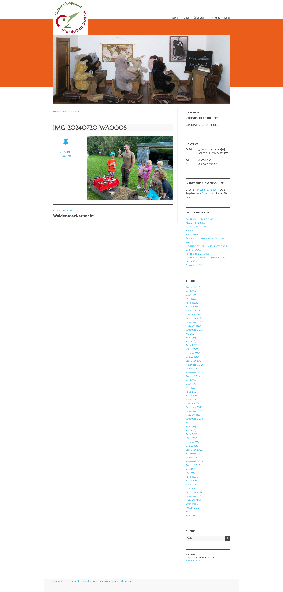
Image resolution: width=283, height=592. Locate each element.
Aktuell (185, 17)
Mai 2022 (191, 473)
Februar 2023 (193, 442)
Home (174, 17)
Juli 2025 (190, 333)
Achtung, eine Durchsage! (199, 218)
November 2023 (194, 411)
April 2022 (192, 476)
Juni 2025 (191, 337)
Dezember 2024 (194, 360)
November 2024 (194, 364)
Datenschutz (208, 193)
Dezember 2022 (194, 449)
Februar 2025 (193, 353)
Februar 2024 (193, 399)
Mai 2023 (191, 430)
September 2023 (194, 418)
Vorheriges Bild (59, 111)
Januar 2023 (192, 445)
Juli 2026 (191, 291)
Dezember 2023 (194, 407)
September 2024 (194, 372)
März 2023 (192, 438)
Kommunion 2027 (195, 222)
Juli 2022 (191, 469)
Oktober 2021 (193, 500)
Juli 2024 (191, 380)
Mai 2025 (191, 341)
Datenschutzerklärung (101, 581)
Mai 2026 (191, 298)
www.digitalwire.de (194, 560)
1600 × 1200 (66, 156)
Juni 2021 (191, 515)
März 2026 (192, 306)
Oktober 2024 (194, 368)
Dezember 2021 (194, 492)
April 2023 (192, 434)
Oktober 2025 (193, 326)
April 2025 (191, 345)
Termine (215, 17)
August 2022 (193, 465)
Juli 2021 (190, 511)
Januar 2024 (193, 403)
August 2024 (193, 376)
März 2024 (192, 395)
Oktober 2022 (194, 457)
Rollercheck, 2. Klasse (197, 253)
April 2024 (192, 391)
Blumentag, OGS (194, 265)
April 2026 (192, 302)
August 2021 (192, 507)
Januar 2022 (193, 488)
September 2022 (194, 461)
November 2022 (194, 453)
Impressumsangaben (206, 189)
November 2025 (194, 322)
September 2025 (194, 329)
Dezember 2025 (194, 318)
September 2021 (194, 504)
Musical (190, 230)
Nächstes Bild (75, 111)
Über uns (199, 17)
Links (227, 17)
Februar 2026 (193, 310)
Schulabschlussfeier (196, 226)
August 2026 (193, 287)
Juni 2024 (191, 384)
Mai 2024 (191, 387)
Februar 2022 (193, 484)
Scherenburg (192, 234)
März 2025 (192, 349)
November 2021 (194, 496)
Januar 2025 (192, 356)
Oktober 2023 (193, 415)
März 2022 (192, 480)
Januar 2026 (193, 314)
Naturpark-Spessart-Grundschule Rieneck (71, 581)
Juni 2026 (191, 295)
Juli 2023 (191, 422)
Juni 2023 (191, 426)
